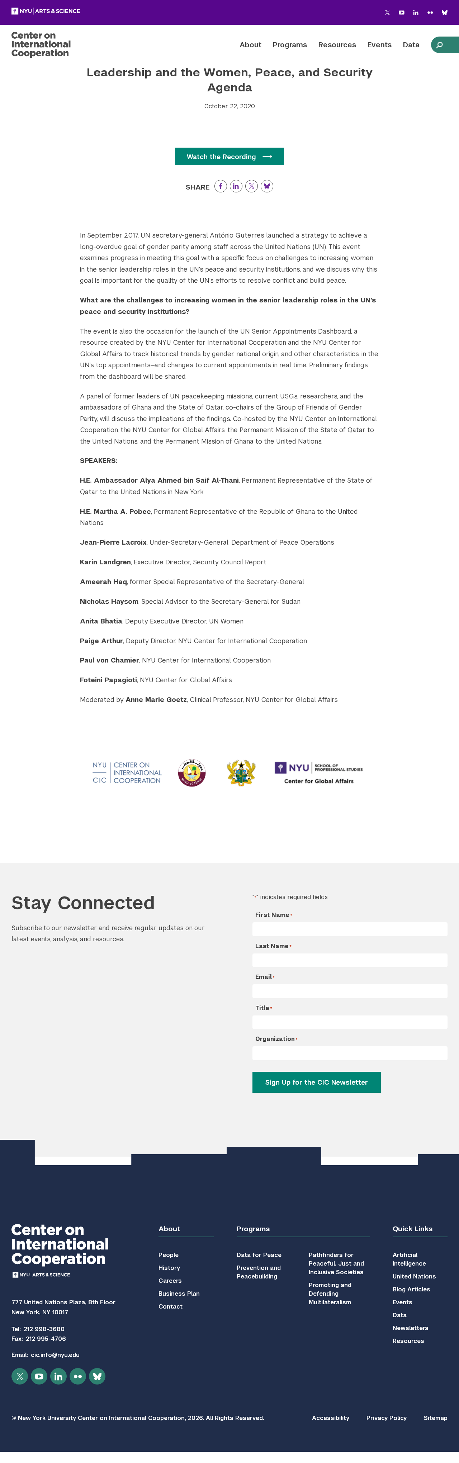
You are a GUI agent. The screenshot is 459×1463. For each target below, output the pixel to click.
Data (411, 44)
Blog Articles (411, 1289)
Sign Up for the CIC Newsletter (316, 1082)
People (168, 1255)
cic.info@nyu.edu (55, 1355)
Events (380, 44)
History (169, 1268)
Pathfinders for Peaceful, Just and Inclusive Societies (336, 1263)
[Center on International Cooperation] (59, 45)
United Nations (414, 1276)
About (250, 44)
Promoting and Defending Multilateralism (330, 1293)
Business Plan (179, 1293)
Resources (337, 44)
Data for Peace (259, 1255)
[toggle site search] (439, 45)
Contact (170, 1306)
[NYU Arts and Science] (45, 11)
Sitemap (436, 1418)
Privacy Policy (386, 1418)
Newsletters (411, 1328)
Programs (290, 44)
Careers (170, 1281)
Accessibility (330, 1418)
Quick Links (412, 1228)
